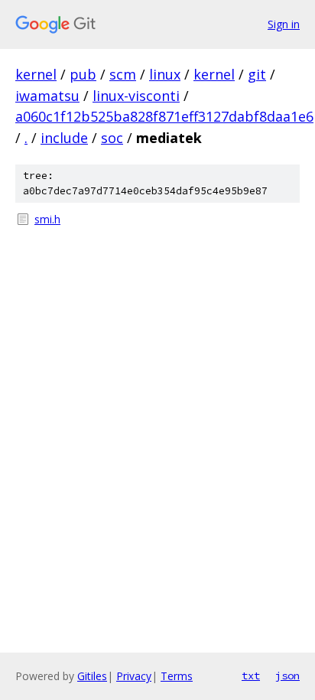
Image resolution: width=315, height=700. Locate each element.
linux (164, 74)
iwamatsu (47, 95)
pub (83, 74)
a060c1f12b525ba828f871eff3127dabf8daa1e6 (164, 116)
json (287, 675)
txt (251, 675)
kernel (36, 74)
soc (112, 138)
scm (122, 74)
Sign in (284, 24)
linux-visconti (136, 95)
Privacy (133, 676)
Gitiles (92, 676)
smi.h (47, 219)
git (257, 74)
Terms (177, 676)
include (64, 138)
